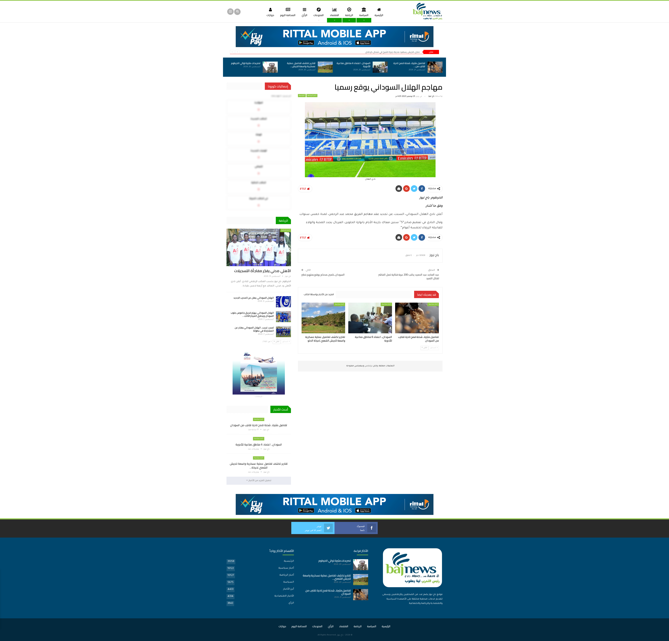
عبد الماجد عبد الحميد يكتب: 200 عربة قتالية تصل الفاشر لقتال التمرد (408, 276)
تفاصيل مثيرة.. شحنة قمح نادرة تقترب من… (409, 65)
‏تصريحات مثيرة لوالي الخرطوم (245, 63)
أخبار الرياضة (311, 95)
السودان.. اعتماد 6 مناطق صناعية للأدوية (353, 65)
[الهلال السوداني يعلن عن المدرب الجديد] (283, 301)
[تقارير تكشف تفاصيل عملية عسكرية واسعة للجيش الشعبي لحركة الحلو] (325, 67)
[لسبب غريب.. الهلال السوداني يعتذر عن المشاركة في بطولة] (283, 331)
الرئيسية (379, 15)
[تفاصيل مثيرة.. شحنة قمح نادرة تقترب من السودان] (435, 67)
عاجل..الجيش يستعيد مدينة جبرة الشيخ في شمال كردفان (392, 52)
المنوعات (318, 15)
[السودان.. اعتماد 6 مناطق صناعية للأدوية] (380, 67)
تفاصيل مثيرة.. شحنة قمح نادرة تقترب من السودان (258, 425)
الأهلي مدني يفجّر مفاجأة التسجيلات (262, 270)
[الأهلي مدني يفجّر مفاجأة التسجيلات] (258, 247)
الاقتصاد (334, 15)
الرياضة (349, 15)
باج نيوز (340, 635)
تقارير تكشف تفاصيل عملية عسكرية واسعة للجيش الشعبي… (327, 577)
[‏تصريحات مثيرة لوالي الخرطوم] (270, 67)
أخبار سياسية (433, 304)
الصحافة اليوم (287, 15)
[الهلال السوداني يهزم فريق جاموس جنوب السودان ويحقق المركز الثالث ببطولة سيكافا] (283, 316)
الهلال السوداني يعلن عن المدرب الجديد (253, 297)
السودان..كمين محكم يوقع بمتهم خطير (323, 274)
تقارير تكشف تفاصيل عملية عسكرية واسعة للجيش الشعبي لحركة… (259, 465)
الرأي (304, 15)
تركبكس (368, 366)
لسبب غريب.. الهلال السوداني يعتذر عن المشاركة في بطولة (254, 329)
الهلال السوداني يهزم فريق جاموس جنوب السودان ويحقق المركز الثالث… (252, 314)
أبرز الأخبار (288, 589)
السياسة (363, 15)
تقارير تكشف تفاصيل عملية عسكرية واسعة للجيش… (301, 65)
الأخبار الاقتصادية (284, 596)
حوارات (270, 15)
